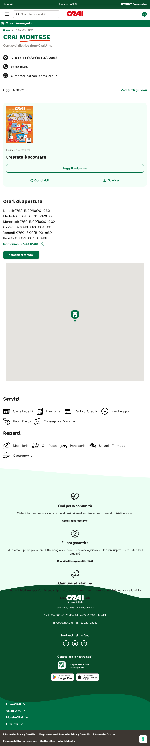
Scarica (113, 180)
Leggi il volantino (75, 168)
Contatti (8, 4)
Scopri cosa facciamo (75, 520)
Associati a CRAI (68, 4)
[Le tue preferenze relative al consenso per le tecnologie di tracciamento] (143, 739)
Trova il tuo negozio (18, 23)
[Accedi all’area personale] (144, 14)
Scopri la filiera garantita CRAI (75, 561)
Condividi (41, 180)
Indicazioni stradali (21, 255)
